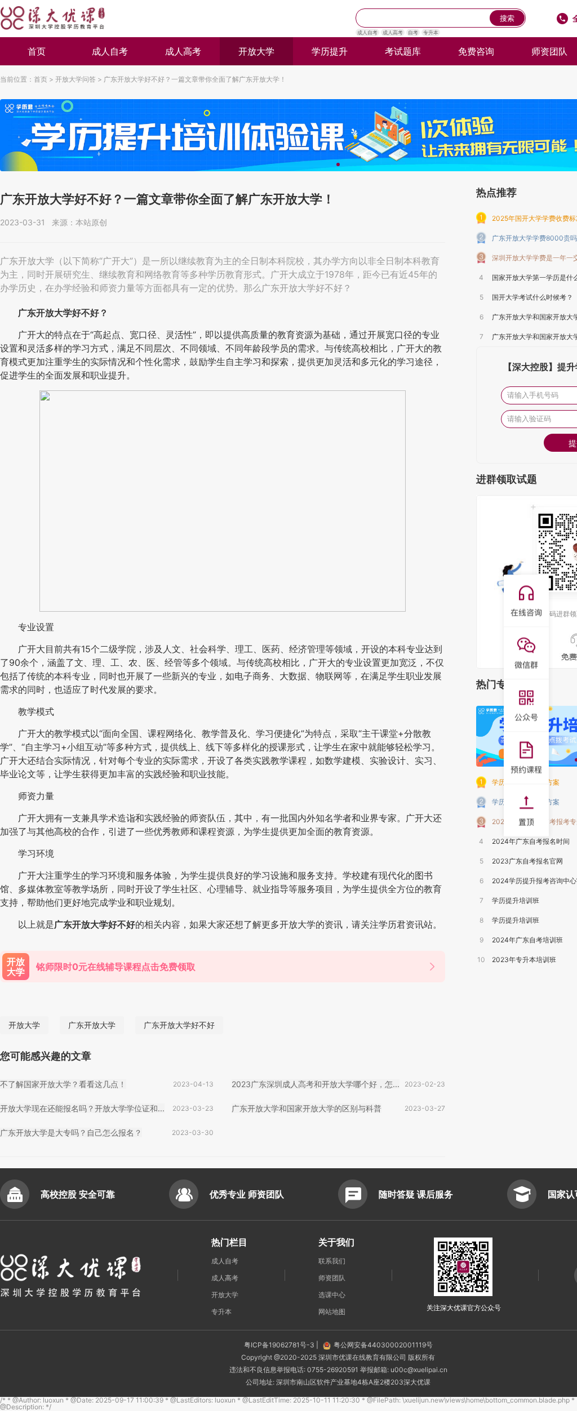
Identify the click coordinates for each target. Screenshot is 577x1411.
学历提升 (330, 51)
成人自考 (367, 32)
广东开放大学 (92, 1025)
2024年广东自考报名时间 (531, 841)
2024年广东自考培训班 (527, 940)
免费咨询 (476, 51)
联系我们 (331, 1261)
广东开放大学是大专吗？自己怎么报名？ (71, 1132)
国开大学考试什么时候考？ (532, 297)
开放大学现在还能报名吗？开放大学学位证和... (82, 1108)
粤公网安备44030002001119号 (383, 1345)
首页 (37, 51)
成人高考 (393, 32)
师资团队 (331, 1278)
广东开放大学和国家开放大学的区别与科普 (306, 1108)
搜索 (507, 18)
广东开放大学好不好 (179, 1025)
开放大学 (256, 51)
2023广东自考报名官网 (527, 861)
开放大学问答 (75, 79)
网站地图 (331, 1311)
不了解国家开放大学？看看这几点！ (63, 1084)
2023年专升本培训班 (524, 959)
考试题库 (403, 51)
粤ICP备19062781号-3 (280, 1345)
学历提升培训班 (515, 900)
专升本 (430, 32)
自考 (413, 32)
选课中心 (331, 1294)
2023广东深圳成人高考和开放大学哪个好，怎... (316, 1084)
